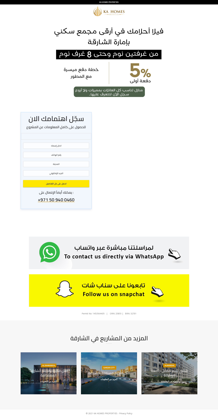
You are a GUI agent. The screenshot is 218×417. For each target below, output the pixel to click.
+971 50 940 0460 (56, 200)
